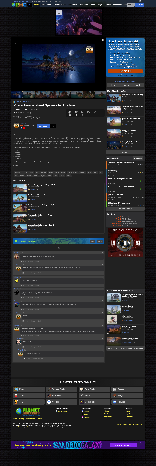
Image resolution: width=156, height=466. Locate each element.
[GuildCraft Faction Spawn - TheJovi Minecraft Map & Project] (114, 163)
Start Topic (139, 187)
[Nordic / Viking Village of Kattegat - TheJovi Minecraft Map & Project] (20, 188)
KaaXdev (126, 339)
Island (63, 172)
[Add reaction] (25, 261)
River (95, 172)
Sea (101, 172)
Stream (29, 176)
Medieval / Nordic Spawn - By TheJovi (40, 215)
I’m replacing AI (113, 200)
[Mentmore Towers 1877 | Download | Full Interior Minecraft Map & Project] (114, 359)
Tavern (36, 176)
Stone (22, 176)
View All (125, 181)
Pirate (89, 172)
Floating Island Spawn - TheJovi (38, 195)
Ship (16, 176)
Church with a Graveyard (130, 367)
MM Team (126, 361)
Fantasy (43, 172)
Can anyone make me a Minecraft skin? (122, 191)
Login (131, 75)
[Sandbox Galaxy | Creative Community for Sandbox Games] (78, 461)
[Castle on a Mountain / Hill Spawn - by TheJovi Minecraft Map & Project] (20, 208)
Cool (31, 172)
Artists (119, 234)
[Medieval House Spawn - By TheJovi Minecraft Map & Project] (114, 151)
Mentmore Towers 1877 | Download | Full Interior (130, 356)
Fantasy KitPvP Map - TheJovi (131, 171)
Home (16, 1)
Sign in (100, 241)
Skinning (120, 194)
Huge (57, 172)
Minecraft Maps (23, 1)
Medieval (82, 172)
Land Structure (26, 102)
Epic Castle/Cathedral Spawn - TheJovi (41, 225)
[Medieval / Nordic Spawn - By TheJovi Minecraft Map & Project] (20, 218)
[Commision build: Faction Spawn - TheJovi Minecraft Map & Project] (114, 140)
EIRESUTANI (136, 226)
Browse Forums (125, 237)
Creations (119, 210)
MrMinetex (127, 329)
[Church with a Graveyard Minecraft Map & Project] (114, 370)
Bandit (26, 172)
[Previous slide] (16, 64)
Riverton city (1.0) (128, 335)
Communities (112, 194)
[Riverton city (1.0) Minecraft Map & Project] (114, 338)
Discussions (111, 210)
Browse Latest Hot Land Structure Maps (125, 377)
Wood (68, 176)
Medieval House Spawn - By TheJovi (131, 148)
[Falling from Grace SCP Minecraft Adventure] (125, 285)
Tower (49, 176)
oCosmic (17, 253)
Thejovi (42, 176)
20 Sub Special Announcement (119, 232)
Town (55, 176)
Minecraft (16, 443)
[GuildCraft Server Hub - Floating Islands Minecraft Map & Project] (114, 128)
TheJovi (23, 123)
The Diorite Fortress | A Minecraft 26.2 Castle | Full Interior (133, 324)
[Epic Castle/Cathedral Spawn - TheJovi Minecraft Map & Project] (20, 228)
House (51, 172)
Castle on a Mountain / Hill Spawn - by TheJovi (43, 205)
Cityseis (18, 338)
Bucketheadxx (128, 349)
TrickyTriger (17, 277)
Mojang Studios (31, 443)
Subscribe (43, 126)
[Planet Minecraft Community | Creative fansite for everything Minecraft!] (28, 427)
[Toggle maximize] (103, 40)
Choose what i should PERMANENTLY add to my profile (125, 216)
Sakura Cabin (126, 345)
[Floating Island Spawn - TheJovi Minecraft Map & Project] (20, 198)
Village (62, 176)
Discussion (116, 202)
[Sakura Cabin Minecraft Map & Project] (114, 348)
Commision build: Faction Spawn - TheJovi (132, 136)
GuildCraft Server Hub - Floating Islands (132, 124)
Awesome (18, 172)
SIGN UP (140, 5)
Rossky (16, 289)
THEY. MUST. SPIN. (117, 224)
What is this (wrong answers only (120, 208)
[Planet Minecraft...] (29, 4)
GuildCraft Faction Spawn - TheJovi (130, 160)
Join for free (125, 71)
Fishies (16, 301)
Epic (37, 172)
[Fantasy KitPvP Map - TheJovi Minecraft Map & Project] (114, 174)
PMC (109, 202)
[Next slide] (101, 64)
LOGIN (130, 5)
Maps (18, 102)
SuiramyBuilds (128, 371)
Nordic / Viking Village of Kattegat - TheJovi (42, 185)
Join (92, 241)
